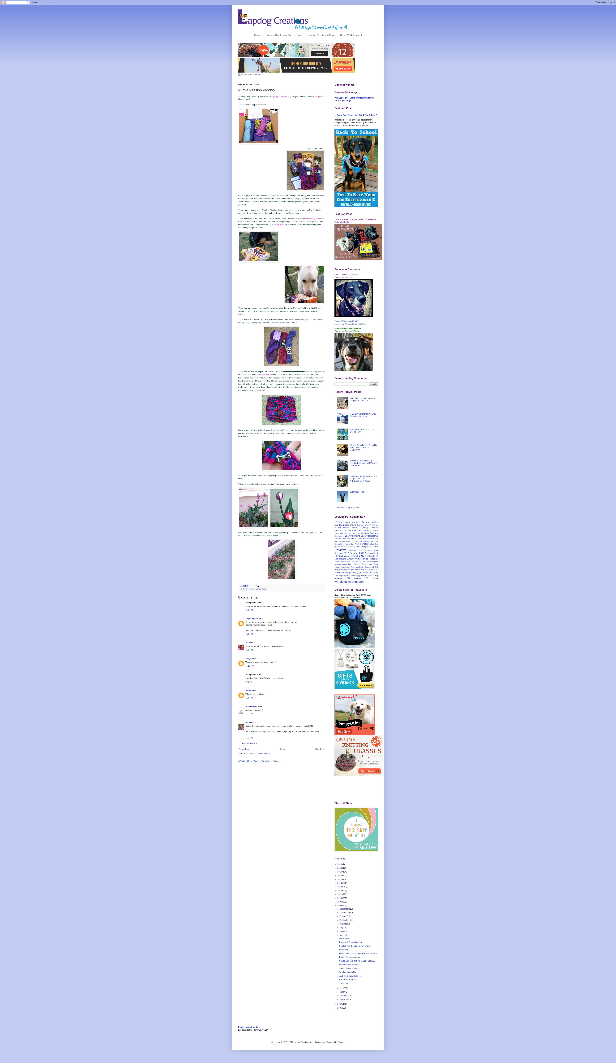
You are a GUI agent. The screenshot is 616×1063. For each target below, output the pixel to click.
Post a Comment (249, 743)
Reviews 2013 (357, 553)
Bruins (353, 525)
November (344, 912)
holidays (373, 572)
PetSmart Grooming (348, 547)
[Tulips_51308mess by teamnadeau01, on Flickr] (281, 579)
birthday (343, 569)
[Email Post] (257, 586)
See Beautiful (340, 559)
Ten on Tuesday (370, 558)
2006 (339, 1008)
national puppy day (356, 576)
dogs (247, 589)
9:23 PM (249, 610)
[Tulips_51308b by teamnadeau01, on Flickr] (284, 527)
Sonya (248, 659)
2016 (339, 875)
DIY (359, 528)
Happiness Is (339, 536)
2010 (339, 898)
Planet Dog (361, 547)
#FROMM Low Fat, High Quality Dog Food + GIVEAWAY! (363, 399)
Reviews (340, 550)
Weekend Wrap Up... (348, 972)
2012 (339, 890)
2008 (339, 905)
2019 (339, 864)
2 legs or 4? (344, 983)
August (343, 924)
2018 (339, 868)
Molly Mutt (362, 538)
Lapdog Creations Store (321, 35)
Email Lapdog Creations (249, 1027)
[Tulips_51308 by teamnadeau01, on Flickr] (253, 527)
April (342, 988)
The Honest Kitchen (360, 562)
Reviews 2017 (371, 556)
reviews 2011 (361, 578)
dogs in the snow (371, 570)
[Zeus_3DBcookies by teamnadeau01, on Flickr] (304, 303)
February (344, 996)
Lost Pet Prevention (342, 538)
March (343, 992)
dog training (359, 570)
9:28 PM (249, 634)
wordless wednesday (349, 581)
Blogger (341, 1042)
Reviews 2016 (357, 556)
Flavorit (375, 530)
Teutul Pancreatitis (342, 562)
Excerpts (367, 530)
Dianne (248, 722)
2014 (339, 883)
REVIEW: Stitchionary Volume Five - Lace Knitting (363, 415)
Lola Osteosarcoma (369, 536)
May (342, 935)
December (344, 909)
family (337, 572)
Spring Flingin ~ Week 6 (349, 968)
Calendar (360, 525)
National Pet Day (371, 541)
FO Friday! (343, 950)
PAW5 (357, 544)
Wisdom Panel (340, 564)
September (345, 920)
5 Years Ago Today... (348, 980)
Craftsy (354, 528)
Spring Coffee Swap (258, 589)
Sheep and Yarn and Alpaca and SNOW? (357, 961)
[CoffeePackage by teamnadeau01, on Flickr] (305, 190)
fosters (344, 572)
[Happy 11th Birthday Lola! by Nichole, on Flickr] (353, 317)
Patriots (363, 544)
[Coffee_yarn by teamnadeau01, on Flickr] (281, 366)
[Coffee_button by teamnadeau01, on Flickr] (281, 470)
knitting (338, 575)
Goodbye (374, 533)
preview (367, 575)
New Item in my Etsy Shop (348, 507)
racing (375, 575)
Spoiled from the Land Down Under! (355, 946)
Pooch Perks (372, 547)
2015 (339, 879)
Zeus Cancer (354, 564)
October (343, 916)
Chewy (367, 525)
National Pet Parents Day (344, 544)
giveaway (363, 572)
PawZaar (370, 544)
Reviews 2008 (355, 550)
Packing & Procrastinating (350, 942)
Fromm (348, 533)
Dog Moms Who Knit (353, 530)
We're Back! (344, 938)
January (343, 999)
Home (257, 35)
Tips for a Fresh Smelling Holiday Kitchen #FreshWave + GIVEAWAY (363, 463)
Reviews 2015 (341, 556)
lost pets (345, 576)
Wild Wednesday (357, 492)
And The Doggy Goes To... (350, 976)
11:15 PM (249, 666)
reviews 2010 (342, 578)
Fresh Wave (339, 533)
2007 (339, 1004)
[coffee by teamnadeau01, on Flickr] (258, 143)
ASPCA (350, 522)
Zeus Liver (367, 564)
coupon (351, 570)
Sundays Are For (354, 559)
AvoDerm (357, 522)
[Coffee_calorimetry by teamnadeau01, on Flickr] (281, 425)
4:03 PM (249, 738)
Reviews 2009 (371, 550)
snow (375, 578)
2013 (339, 887)
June (342, 931)
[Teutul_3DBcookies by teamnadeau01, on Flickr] (258, 261)
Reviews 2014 (371, 553)
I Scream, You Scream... (349, 965)
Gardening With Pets (360, 533)
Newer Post (244, 749)
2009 (339, 902)
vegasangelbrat (252, 618)
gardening (353, 573)
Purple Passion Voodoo (349, 957)
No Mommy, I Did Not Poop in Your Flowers (358, 953)
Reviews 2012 (341, 553)
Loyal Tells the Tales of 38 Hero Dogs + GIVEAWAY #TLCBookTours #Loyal (363, 478)
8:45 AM (248, 682)
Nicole (248, 690)
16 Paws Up (340, 522)
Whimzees (374, 562)
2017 (339, 872)
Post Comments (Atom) (260, 753)
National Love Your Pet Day (351, 541)
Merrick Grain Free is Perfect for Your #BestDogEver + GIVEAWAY (363, 447)
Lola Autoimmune (352, 536)
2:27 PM (249, 714)
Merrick (354, 538)
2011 (339, 894)
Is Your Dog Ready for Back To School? (356, 115)
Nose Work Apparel (351, 35)
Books (346, 525)
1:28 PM (249, 698)
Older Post (319, 749)
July (342, 928)
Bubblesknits (251, 706)
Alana (248, 643)
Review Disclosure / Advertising (284, 35)
